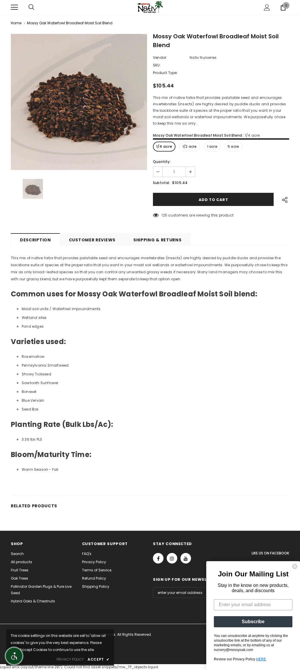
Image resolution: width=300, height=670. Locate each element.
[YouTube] (185, 558)
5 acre (233, 146)
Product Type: (165, 72)
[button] (14, 656)
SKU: (157, 65)
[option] (79, 102)
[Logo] (150, 7)
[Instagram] (172, 558)
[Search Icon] (31, 7)
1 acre (212, 146)
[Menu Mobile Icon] (14, 7)
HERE (261, 659)
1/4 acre (164, 146)
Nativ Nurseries (203, 57)
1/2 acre (190, 146)
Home (16, 22)
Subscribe (253, 621)
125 (164, 215)
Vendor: (160, 57)
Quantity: (162, 161)
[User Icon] (267, 7)
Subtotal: (161, 182)
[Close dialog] (295, 566)
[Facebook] (158, 558)
